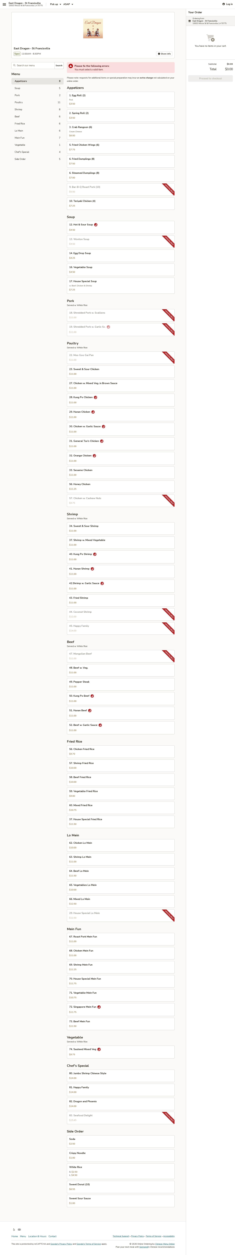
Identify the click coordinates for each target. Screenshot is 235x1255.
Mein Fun (37, 137)
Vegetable (37, 145)
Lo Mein (37, 130)
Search (59, 65)
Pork (37, 95)
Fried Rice (37, 123)
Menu (23, 1236)
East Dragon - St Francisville (25, 3)
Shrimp (37, 109)
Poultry (37, 102)
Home (14, 1236)
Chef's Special (37, 152)
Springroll (143, 1247)
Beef (37, 116)
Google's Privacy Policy (61, 1244)
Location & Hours (37, 1236)
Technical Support (121, 1236)
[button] (120, 100)
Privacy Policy (137, 1236)
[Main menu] (4, 4)
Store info (165, 53)
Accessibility (169, 1236)
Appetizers (37, 81)
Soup (37, 88)
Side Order (37, 159)
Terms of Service (153, 1236)
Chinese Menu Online (165, 1244)
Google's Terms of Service (89, 1244)
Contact (52, 1236)
